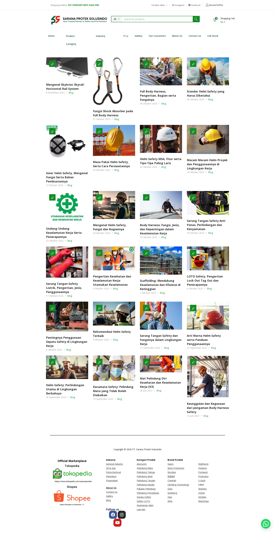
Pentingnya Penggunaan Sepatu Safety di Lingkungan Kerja (66, 342)
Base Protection (176, 468)
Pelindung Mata (145, 468)
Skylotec (202, 488)
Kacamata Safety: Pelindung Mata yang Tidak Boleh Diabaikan (113, 391)
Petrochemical (113, 472)
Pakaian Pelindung (146, 488)
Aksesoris (142, 463)
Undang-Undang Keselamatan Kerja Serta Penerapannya (64, 233)
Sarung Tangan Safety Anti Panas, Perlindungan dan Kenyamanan (206, 225)
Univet (201, 492)
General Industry (114, 463)
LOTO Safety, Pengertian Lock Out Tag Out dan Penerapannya (205, 280)
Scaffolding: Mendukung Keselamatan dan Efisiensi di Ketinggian (160, 285)
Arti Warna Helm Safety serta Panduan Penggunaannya (204, 340)
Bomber (172, 472)
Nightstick (203, 463)
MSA (170, 501)
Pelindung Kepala (145, 484)
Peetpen (202, 468)
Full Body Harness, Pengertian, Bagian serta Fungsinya (158, 95)
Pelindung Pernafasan (148, 492)
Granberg (172, 492)
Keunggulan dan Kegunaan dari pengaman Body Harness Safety (208, 408)
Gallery (138, 35)
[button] (116, 19)
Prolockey (203, 476)
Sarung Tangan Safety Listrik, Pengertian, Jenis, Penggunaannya (64, 288)
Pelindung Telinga (146, 472)
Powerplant (112, 480)
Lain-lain (141, 509)
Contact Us (195, 35)
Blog (125, 35)
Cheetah (172, 480)
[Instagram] (122, 515)
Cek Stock (212, 35)
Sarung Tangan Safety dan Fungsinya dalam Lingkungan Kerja (160, 340)
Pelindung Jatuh (145, 476)
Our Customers (157, 35)
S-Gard (201, 480)
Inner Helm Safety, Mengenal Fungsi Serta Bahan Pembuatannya (67, 177)
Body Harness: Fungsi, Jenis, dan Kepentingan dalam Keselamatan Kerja (160, 229)
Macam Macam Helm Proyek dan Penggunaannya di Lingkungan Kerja (207, 164)
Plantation (111, 476)
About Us (177, 35)
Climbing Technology (178, 484)
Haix (170, 497)
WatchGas (203, 501)
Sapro (171, 463)
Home (51, 35)
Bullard (171, 476)
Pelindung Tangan (146, 480)
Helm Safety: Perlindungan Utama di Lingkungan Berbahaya (65, 389)
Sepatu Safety (144, 497)
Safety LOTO (143, 501)
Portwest (203, 472)
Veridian (202, 497)
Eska (170, 488)
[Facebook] (113, 515)
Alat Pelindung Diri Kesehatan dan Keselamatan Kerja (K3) (160, 382)
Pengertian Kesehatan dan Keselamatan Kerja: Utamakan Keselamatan (112, 280)
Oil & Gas (111, 468)
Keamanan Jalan (145, 505)
